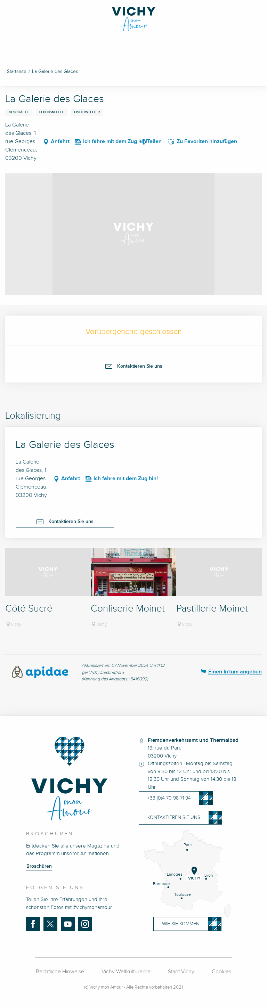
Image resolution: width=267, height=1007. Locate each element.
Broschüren (39, 866)
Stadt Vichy (181, 971)
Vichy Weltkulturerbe (126, 971)
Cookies (221, 971)
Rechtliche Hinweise (60, 971)
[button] (171, 142)
